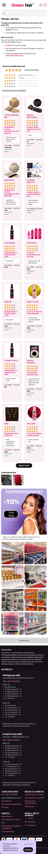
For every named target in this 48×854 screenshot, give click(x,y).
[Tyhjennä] (44, 13)
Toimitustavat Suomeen (34, 794)
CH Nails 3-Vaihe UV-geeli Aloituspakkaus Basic (34, 194)
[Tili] (40, 5)
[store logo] (23, 5)
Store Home (10, 56)
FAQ (2, 823)
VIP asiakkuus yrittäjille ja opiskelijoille (11, 827)
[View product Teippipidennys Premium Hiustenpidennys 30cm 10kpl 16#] (11, 113)
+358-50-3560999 (13, 681)
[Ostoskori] (45, 5)
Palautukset (29, 806)
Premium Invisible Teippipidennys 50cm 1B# (34, 129)
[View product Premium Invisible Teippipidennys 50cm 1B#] (34, 113)
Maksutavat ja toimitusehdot (30, 802)
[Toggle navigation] (4, 5)
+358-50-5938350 (13, 740)
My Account (19, 56)
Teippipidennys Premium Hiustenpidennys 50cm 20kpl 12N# (11, 193)
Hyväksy (28, 850)
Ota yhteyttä (6, 801)
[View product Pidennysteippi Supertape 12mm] (34, 358)
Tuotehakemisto (7, 831)
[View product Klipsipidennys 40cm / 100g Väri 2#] (11, 421)
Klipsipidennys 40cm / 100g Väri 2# (11, 435)
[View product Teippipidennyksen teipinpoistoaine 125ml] (11, 241)
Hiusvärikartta (7, 816)
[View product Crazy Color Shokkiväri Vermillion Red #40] (34, 421)
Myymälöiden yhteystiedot (11, 804)
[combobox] (24, 13)
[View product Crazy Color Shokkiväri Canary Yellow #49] (34, 300)
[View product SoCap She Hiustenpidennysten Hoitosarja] (34, 241)
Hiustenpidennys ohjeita (10, 819)
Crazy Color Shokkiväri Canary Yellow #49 (34, 313)
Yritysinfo (5, 807)
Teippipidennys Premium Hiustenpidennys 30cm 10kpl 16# (11, 130)
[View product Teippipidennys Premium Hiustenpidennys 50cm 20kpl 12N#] (11, 178)
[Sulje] (4, 13)
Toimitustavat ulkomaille (34, 798)
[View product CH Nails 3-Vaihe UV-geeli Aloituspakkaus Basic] (34, 178)
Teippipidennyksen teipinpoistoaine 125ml (10, 255)
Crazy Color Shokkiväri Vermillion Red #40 (34, 435)
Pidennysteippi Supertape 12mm (32, 374)
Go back (8, 45)
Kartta (31, 678)
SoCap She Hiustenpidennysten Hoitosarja (33, 255)
